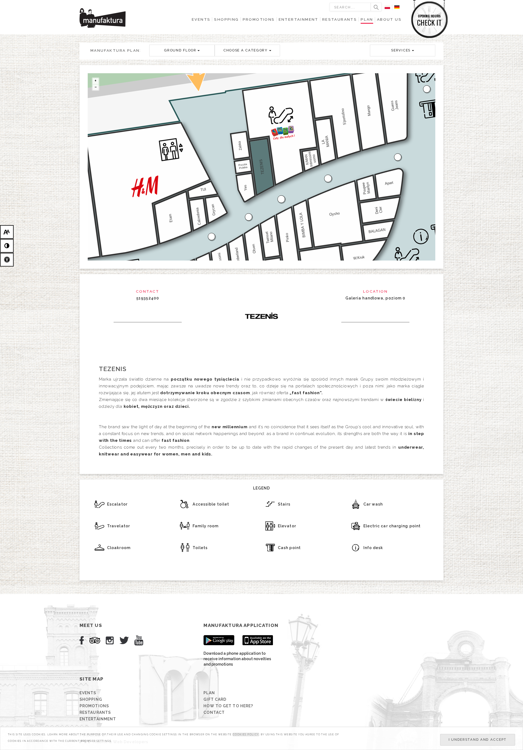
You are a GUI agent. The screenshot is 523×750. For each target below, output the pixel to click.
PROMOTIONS (94, 706)
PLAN (209, 693)
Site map (92, 679)
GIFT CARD (214, 699)
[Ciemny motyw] (7, 246)
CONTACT (214, 712)
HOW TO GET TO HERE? (228, 706)
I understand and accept (478, 739)
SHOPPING (91, 699)
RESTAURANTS (95, 712)
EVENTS (88, 693)
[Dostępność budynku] (7, 260)
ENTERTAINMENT (98, 719)
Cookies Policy (246, 734)
